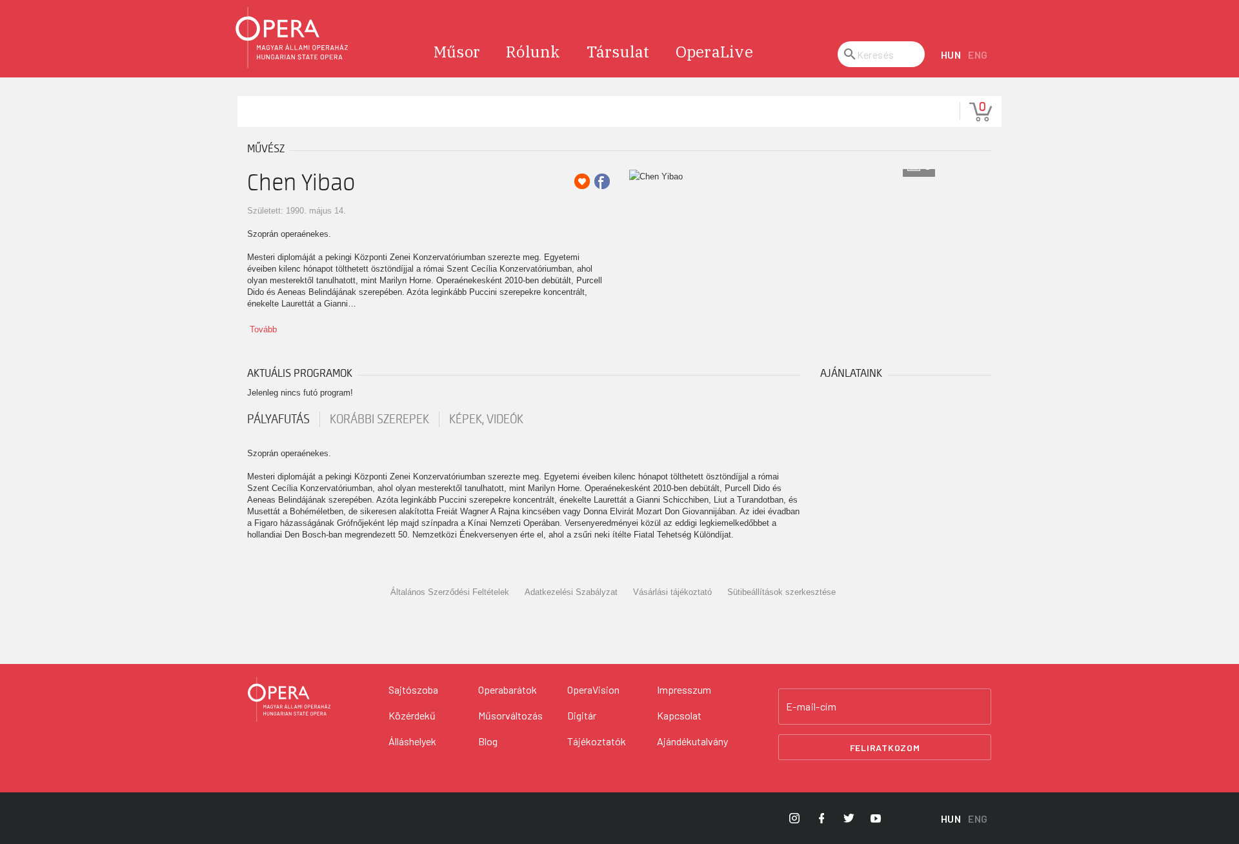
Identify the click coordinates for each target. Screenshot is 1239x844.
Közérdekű (412, 715)
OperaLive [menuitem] (714, 51)
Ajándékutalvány (692, 741)
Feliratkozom (885, 747)
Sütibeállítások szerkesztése (781, 592)
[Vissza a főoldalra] (292, 37)
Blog (488, 741)
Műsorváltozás (510, 715)
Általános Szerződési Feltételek (449, 592)
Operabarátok (507, 689)
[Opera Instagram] (794, 818)
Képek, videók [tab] (486, 419)
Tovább (263, 329)
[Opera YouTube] (875, 818)
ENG (978, 54)
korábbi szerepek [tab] (379, 419)
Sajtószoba (413, 689)
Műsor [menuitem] (457, 51)
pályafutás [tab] (278, 419)
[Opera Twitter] (848, 818)
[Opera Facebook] (821, 818)
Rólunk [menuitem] (533, 51)
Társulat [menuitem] (618, 51)
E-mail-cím (811, 706)
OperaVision (593, 689)
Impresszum (684, 689)
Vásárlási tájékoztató (672, 592)
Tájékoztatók (596, 741)
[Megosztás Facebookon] (602, 181)
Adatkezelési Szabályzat (571, 592)
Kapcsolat (679, 715)
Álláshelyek (412, 741)
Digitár (581, 715)
